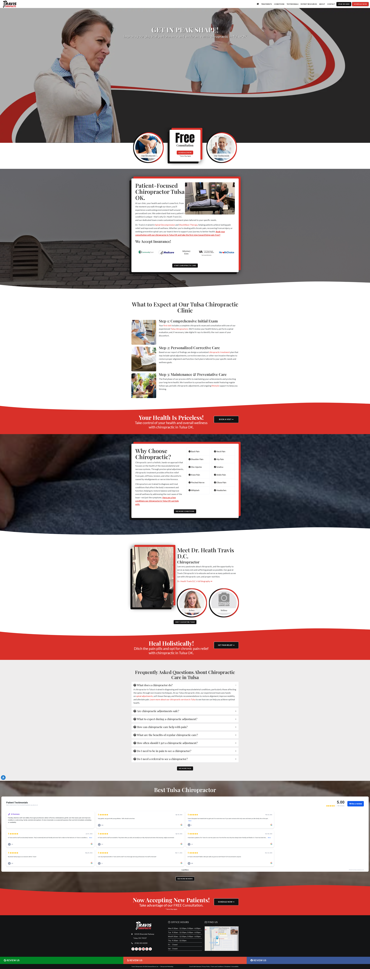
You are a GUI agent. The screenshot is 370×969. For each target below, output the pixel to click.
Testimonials (293, 4)
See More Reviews (185, 879)
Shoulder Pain (197, 459)
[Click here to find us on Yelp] (150, 948)
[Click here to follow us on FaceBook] (133, 948)
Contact (331, 4)
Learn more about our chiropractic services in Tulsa (173, 699)
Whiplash (195, 490)
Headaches (221, 490)
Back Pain (195, 451)
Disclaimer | (228, 966)
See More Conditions (185, 511)
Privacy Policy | (206, 966)
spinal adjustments (144, 696)
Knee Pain (195, 475)
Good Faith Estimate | (195, 966)
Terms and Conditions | (217, 966)
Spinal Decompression (165, 225)
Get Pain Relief (225, 645)
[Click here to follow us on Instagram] (136, 948)
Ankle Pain (221, 475)
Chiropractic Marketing (166, 966)
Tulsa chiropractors (179, 329)
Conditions (279, 4)
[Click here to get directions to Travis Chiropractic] (222, 938)
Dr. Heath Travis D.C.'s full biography (193, 581)
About (322, 4)
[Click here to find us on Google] (146, 948)
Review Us (13, 960)
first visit (167, 325)
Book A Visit (225, 419)
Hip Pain (220, 459)
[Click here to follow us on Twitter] (139, 948)
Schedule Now (360, 4)
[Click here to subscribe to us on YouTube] (143, 948)
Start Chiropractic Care (185, 265)
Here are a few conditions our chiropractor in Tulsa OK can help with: (157, 500)
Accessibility (235, 966)
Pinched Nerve (197, 482)
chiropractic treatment (219, 352)
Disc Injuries (196, 467)
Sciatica (219, 467)
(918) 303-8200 (343, 4)
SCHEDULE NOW (184, 152)
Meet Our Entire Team (185, 622)
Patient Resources (309, 4)
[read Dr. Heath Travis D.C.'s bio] (152, 577)
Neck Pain (220, 451)
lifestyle (215, 385)
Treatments (266, 4)
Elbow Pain (221, 482)
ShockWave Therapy (188, 225)
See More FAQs (185, 768)
